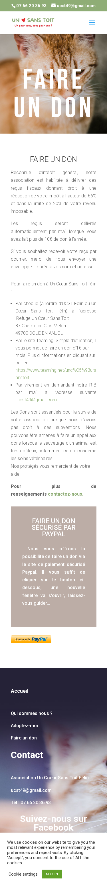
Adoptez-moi (25, 725)
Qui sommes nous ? (32, 713)
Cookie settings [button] (23, 874)
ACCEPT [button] (51, 874)
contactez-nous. (65, 494)
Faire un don (24, 738)
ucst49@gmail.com (37, 399)
